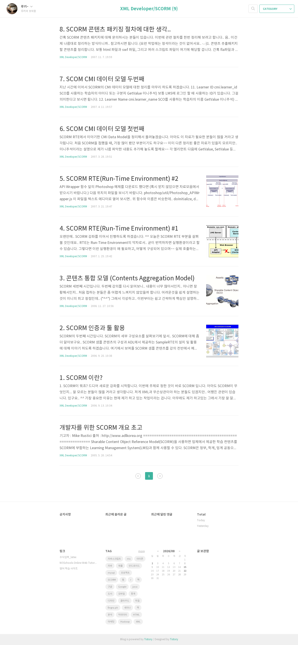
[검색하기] (253, 9)
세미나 (127, 607)
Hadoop (125, 621)
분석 (110, 614)
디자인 (111, 600)
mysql (111, 572)
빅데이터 (122, 614)
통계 (133, 593)
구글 (110, 586)
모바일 (121, 593)
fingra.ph (113, 607)
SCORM (112, 579)
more (141, 551)
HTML (136, 614)
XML (138, 621)
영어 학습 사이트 (69, 568)
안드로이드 (134, 565)
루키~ (25, 7)
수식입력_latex (68, 557)
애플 (120, 565)
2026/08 (169, 551)
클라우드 (124, 600)
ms (128, 558)
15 (185, 567)
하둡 (137, 600)
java (134, 586)
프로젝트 (125, 572)
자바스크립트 (114, 558)
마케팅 (111, 621)
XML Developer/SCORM (73, 57)
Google (122, 586)
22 (185, 571)
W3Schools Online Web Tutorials (78, 563)
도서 (110, 593)
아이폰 (140, 558)
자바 (110, 565)
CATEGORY (270, 8)
